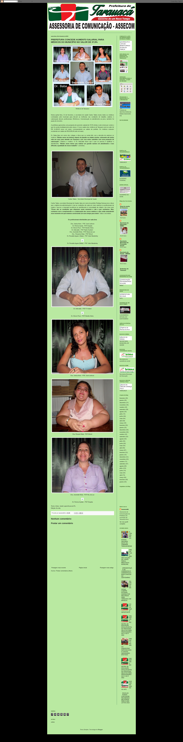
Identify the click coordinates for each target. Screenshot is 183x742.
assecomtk (125, 509)
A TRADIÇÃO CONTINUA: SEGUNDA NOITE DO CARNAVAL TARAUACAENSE (126, 539)
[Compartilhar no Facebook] (80, 513)
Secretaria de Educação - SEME (124, 224)
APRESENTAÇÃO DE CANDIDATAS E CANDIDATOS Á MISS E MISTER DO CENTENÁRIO (126, 572)
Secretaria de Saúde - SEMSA (125, 252)
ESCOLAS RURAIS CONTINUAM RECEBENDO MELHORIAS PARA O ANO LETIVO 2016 (125, 697)
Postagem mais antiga (106, 567)
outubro (122, 407)
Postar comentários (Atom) (64, 571)
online (53, 722)
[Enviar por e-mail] (75, 513)
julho (121, 414)
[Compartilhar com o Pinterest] (82, 513)
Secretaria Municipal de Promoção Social (124, 243)
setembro (122, 409)
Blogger (100, 729)
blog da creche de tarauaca (125, 207)
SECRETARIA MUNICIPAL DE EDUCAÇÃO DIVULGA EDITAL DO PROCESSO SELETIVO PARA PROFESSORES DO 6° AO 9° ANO (126, 625)
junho (121, 416)
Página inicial (83, 567)
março (121, 423)
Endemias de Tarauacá (124, 269)
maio (121, 418)
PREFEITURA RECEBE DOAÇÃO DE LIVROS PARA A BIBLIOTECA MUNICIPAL (126, 557)
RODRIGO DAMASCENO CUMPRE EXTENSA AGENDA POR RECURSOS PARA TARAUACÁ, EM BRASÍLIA (126, 591)
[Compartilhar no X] (78, 513)
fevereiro (122, 398)
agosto (122, 411)
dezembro (123, 402)
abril (121, 421)
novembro (123, 405)
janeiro (122, 400)
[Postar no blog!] (77, 513)
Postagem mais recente (58, 567)
